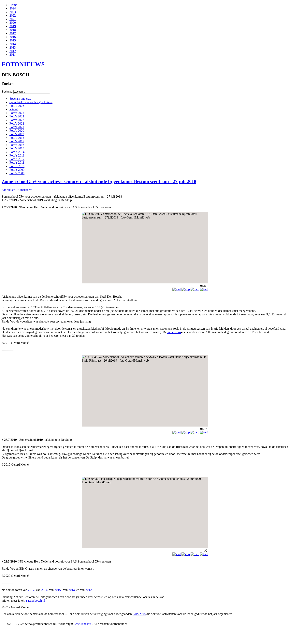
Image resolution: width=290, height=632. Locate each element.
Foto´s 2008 (16, 173)
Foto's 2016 (16, 144)
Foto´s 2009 (16, 169)
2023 (12, 12)
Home (13, 5)
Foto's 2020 (16, 130)
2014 (12, 44)
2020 (12, 22)
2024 (12, 8)
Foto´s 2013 (16, 155)
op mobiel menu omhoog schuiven (30, 102)
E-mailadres (24, 189)
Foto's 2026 (16, 105)
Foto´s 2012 (16, 159)
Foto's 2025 (16, 112)
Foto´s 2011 (16, 162)
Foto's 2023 (16, 120)
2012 (12, 51)
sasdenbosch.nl (35, 600)
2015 (12, 40)
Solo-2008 (139, 614)
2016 (12, 36)
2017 (12, 33)
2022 (12, 15)
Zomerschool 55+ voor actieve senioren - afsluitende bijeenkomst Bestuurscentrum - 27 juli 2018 (99, 181)
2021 (12, 19)
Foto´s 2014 (16, 152)
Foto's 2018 (16, 137)
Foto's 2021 (16, 127)
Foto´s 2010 (16, 166)
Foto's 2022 (16, 123)
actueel (13, 109)
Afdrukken (9, 189)
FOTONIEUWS (23, 64)
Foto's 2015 (16, 148)
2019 (12, 26)
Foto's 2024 (16, 116)
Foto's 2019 (16, 134)
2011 (12, 54)
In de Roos (174, 332)
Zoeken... (7, 91)
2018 (12, 29)
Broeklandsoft (82, 623)
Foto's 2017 (16, 141)
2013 (12, 47)
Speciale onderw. (20, 98)
